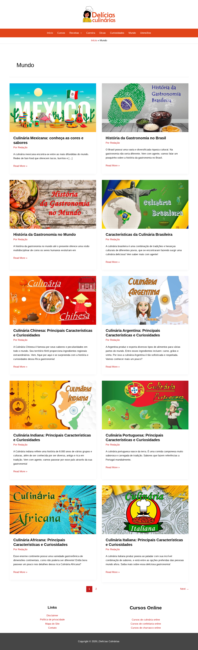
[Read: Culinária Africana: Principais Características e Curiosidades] (53, 509)
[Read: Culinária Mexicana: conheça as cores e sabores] (53, 107)
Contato (52, 627)
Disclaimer (52, 615)
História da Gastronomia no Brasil (136, 138)
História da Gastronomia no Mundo (44, 234)
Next (184, 588)
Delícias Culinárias (109, 641)
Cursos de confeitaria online (146, 623)
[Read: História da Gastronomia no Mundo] (53, 204)
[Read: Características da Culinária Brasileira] (145, 204)
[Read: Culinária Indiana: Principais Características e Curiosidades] (53, 405)
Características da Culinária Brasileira (139, 234)
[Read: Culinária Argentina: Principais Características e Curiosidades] (145, 300)
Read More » (20, 165)
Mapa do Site (52, 623)
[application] (80, 33)
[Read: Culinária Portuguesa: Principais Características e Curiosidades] (145, 405)
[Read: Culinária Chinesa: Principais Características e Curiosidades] (53, 300)
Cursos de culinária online (146, 619)
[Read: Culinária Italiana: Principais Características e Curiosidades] (145, 509)
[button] (75, 33)
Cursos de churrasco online (146, 627)
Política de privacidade (52, 619)
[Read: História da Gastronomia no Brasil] (145, 107)
